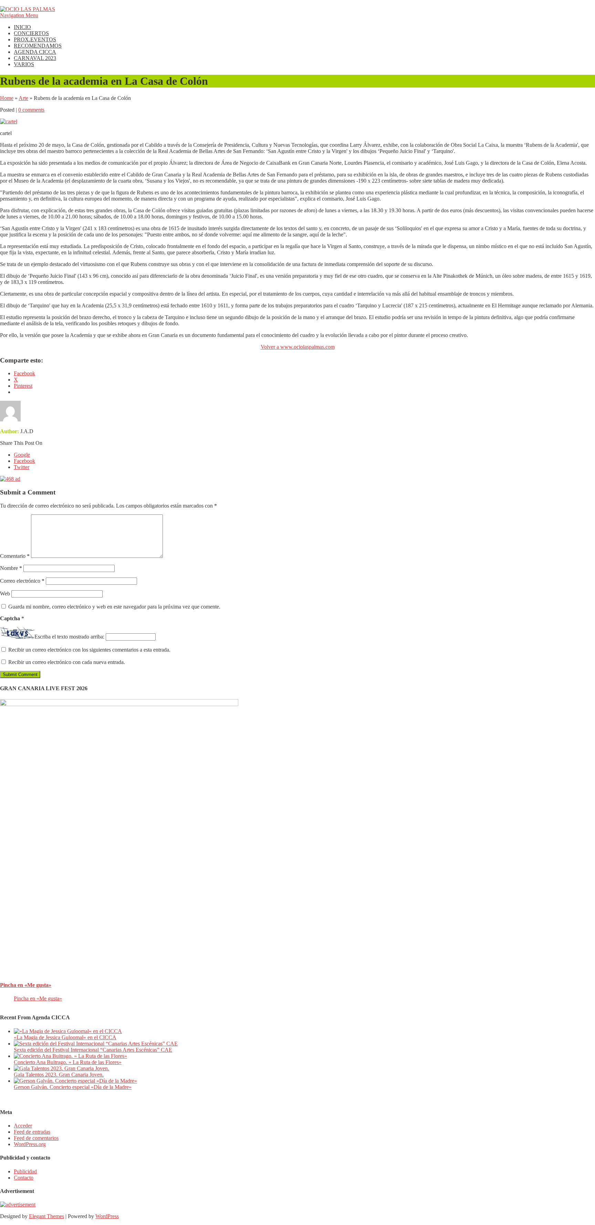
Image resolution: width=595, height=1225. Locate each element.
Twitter (21, 467)
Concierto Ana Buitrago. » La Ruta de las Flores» (68, 1062)
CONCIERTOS (31, 33)
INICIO (22, 27)
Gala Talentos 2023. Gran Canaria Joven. (59, 1075)
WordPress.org (30, 1144)
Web (5, 593)
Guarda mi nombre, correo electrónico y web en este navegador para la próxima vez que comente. (114, 607)
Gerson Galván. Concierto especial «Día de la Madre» (73, 1087)
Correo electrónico (22, 581)
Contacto (23, 1178)
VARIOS (24, 64)
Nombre (11, 568)
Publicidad (25, 1171)
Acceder (23, 1126)
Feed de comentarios (36, 1138)
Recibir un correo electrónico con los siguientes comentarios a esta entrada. (89, 650)
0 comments (31, 110)
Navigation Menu (19, 15)
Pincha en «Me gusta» (25, 985)
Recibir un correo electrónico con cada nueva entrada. (66, 662)
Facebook (24, 461)
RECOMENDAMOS (38, 46)
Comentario (15, 556)
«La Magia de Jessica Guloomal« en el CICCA (65, 1037)
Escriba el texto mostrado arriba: (69, 637)
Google (22, 455)
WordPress (107, 1216)
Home (6, 98)
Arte (23, 98)
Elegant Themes (46, 1216)
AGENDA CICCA (35, 52)
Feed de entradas (32, 1132)
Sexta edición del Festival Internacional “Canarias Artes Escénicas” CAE (93, 1050)
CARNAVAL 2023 (35, 58)
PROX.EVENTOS (35, 39)
